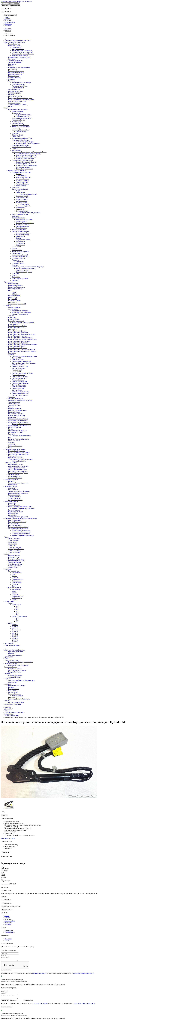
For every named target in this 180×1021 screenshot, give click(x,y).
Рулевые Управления (11, 660)
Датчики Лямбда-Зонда (19, 378)
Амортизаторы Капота (23, 233)
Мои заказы (8, 939)
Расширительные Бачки (15, 457)
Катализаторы (12, 484)
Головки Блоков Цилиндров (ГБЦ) (19, 57)
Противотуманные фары (16, 702)
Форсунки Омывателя (15, 446)
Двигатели (11, 59)
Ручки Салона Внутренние (20, 145)
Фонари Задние (13, 567)
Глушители (11, 481)
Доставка (7, 19)
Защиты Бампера (21, 175)
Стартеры (11, 442)
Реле (9, 437)
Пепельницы (16, 136)
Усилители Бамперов (22, 184)
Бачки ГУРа (12, 503)
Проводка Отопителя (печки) (21, 435)
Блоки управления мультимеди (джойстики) (22, 339)
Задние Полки (16, 121)
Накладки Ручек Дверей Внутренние (27, 143)
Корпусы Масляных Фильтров (21, 82)
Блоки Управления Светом (16, 346)
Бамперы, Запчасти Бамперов (21, 172)
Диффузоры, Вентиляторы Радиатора (20, 400)
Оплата (6, 17)
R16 (17, 609)
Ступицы (15, 584)
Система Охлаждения (15, 655)
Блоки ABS (12, 317)
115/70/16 (15, 625)
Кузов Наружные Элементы (17, 170)
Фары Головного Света (15, 564)
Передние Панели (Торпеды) (25, 158)
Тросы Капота (12, 544)
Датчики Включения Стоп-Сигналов (24, 363)
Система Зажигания (14, 694)
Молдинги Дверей (22, 199)
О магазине (8, 24)
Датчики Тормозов (18, 388)
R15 (17, 608)
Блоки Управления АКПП (16, 327)
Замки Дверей (20, 192)
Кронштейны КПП (14, 295)
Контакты (7, 25)
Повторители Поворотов (16, 559)
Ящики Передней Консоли (24, 169)
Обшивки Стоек (21, 131)
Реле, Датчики (12, 690)
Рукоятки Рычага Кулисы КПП (22, 138)
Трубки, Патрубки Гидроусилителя (23, 508)
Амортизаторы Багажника (24, 219)
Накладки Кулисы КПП (23, 164)
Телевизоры (16, 277)
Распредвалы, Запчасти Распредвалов (20, 98)
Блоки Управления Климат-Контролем (20, 337)
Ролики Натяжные (18, 87)
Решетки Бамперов (22, 182)
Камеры (10, 407)
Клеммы (11, 687)
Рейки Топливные (14, 495)
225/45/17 (15, 642)
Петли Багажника (21, 228)
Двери (18, 191)
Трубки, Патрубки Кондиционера (23, 535)
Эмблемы (15, 280)
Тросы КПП (12, 545)
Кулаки (14, 576)
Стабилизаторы (17, 582)
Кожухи (10, 66)
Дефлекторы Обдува (18, 120)
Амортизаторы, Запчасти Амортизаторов (21, 680)
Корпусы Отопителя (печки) (17, 522)
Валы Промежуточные (15, 285)
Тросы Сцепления (14, 552)
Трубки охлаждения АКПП (17, 304)
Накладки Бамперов (22, 180)
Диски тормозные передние (17, 670)
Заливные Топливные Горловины (19, 491)
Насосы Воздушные (14, 427)
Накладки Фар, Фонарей (20, 255)
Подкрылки (16, 260)
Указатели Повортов (14, 562)
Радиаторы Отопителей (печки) (18, 527)
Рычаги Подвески (17, 579)
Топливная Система (10, 486)
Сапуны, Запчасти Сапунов (17, 101)
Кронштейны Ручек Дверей (24, 142)
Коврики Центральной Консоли (26, 162)
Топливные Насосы (14, 496)
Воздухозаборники (18, 49)
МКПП (14, 294)
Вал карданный (13, 283)
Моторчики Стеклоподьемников (30, 212)
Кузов (6, 108)
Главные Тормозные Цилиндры (18, 466)
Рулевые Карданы (14, 510)
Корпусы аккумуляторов (20, 310)
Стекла (14, 275)
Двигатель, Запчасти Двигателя (14, 650)
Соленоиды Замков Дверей (28, 194)
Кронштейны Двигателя (16, 72)
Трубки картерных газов (20, 55)
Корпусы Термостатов (19, 461)
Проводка (11, 434)
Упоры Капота (20, 245)
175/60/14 (15, 631)
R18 (17, 613)
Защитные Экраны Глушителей (18, 483)
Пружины (15, 577)
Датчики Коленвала (18, 375)
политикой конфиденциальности (83, 973)
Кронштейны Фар (14, 555)
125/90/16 (15, 626)
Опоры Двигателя (14, 89)
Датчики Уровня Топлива (20, 393)
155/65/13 (15, 628)
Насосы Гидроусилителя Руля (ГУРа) (20, 506)
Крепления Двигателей (15, 651)
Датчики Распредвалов (19, 381)
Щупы (10, 106)
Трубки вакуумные (14, 103)
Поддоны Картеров (14, 93)
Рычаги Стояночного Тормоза (21, 147)
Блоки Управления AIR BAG (17, 326)
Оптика (6, 554)
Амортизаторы (16, 572)
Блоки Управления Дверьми (17, 331)
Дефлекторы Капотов (23, 234)
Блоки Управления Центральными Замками (22, 351)
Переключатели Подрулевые (17, 430)
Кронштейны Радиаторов (16, 451)
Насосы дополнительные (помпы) (19, 452)
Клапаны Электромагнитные (17, 410)
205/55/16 (15, 636)
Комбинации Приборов (15, 413)
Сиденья (14, 148)
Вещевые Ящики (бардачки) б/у (22, 118)
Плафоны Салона (13, 557)
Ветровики (15, 187)
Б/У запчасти (8, 930)
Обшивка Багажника (22, 226)
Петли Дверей (20, 207)
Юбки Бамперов (21, 185)
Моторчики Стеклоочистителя (18, 422)
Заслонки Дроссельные (15, 60)
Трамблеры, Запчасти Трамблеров (19, 699)
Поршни (11, 94)
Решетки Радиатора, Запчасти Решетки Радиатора (28, 267)
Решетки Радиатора (22, 270)
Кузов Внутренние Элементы (17, 109)
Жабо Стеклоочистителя (20, 214)
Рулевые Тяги (12, 515)
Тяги (13, 586)
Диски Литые (16, 604)
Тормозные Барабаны (15, 478)
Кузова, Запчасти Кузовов (20, 251)
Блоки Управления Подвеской (18, 343)
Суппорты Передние (15, 476)
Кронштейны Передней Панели (26, 155)
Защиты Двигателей (14, 62)
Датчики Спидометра (19, 385)
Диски (10, 603)
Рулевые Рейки (13, 513)
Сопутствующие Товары (12, 645)
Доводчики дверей (14, 402)
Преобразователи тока (15, 432)
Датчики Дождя (17, 370)
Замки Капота (20, 236)
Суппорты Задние (14, 474)
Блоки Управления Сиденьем (17, 348)
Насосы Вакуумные (18, 84)
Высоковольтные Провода (16, 685)
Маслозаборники (13, 76)
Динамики (11, 397)
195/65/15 (15, 635)
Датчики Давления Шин (20, 366)
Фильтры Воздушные (15, 675)
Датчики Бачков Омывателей (21, 361)
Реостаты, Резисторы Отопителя (18, 439)
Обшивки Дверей (17, 135)
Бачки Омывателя (17, 111)
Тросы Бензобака (13, 540)
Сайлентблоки (16, 581)
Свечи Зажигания (14, 441)
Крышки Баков (17, 250)
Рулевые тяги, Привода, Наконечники (20, 662)
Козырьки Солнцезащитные (21, 126)
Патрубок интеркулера (15, 91)
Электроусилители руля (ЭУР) (18, 517)
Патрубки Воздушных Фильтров (22, 52)
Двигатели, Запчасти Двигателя (14, 42)
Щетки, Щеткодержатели (20, 278)
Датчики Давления (18, 365)
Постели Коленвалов (15, 96)
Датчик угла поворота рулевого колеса (24, 356)
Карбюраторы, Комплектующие (18, 665)
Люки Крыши (16, 253)
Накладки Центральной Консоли (26, 165)
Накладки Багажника (22, 224)
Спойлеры (15, 273)
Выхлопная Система (11, 479)
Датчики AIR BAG (18, 359)
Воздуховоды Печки (14, 520)
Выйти (6, 940)
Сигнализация (12, 692)
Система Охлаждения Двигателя (14, 449)
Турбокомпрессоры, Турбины (17, 104)
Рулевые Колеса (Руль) (15, 511)
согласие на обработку (39, 973)
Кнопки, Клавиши (14, 412)
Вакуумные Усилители (15, 464)
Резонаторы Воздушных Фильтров (23, 54)
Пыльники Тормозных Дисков (18, 473)
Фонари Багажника (14, 566)
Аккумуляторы (13, 309)
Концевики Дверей (22, 196)
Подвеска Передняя (14, 587)
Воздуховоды (16, 47)
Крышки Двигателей (15, 74)
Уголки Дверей (24, 204)
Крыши (14, 248)
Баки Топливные (13, 490)
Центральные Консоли (23, 167)
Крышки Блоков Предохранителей (23, 322)
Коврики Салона (17, 123)
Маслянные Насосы (14, 77)
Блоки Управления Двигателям (18, 332)
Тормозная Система (10, 462)
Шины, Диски (9, 601)
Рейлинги (15, 265)
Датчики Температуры (19, 386)
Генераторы (12, 353)
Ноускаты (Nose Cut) (18, 258)
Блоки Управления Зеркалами (17, 336)
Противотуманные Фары (16, 560)
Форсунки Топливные (15, 500)
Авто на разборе (9, 22)
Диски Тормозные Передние (17, 469)
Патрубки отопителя (14, 525)
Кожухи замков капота (23, 240)
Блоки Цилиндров (14, 44)
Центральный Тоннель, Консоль (22, 160)
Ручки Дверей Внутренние (20, 140)
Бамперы (18, 174)
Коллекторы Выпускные (16, 71)
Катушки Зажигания (14, 408)
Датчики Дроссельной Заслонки (22, 373)
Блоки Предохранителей (16, 321)
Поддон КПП (12, 299)
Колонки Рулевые (14, 505)
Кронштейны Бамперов (23, 177)
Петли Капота (20, 241)
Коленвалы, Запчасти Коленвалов (19, 67)
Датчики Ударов (17, 390)
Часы (10, 447)
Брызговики (20, 261)
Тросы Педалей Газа (14, 547)
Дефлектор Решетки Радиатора (26, 268)
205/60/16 (15, 638)
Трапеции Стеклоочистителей (21, 424)
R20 (17, 615)
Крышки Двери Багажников (25, 223)
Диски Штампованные (19, 616)
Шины (10, 623)
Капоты (18, 238)
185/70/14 (15, 633)
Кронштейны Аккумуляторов (21, 312)
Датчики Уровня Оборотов (20, 392)
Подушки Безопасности (23, 115)
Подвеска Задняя (13, 571)
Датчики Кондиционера (19, 376)
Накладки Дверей (21, 202)
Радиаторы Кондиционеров (21, 533)
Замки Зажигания (14, 403)
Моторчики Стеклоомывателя (17, 420)
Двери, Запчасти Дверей (20, 189)
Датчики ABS (16, 358)
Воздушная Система (14, 45)
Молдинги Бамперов (22, 179)
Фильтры (7, 673)
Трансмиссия (8, 282)
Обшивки (15, 133)
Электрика (7, 305)
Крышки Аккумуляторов (20, 314)
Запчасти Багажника (18, 218)
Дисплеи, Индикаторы (15, 398)
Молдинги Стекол (21, 201)
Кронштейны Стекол (22, 197)
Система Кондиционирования (18, 528)
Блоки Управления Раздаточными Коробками (22, 344)
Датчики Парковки (18, 380)
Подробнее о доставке (8, 838)
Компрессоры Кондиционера (21, 532)
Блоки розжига (13, 324)
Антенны (11, 316)
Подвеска (7, 569)
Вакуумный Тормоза (14, 668)
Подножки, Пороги (18, 263)
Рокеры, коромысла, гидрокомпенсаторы (21, 99)
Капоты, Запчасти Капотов (20, 231)
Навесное (11, 81)
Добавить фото (28, 1000)
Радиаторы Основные (15, 456)
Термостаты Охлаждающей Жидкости (20, 459)
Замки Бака (15, 216)
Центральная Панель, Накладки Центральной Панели (29, 152)
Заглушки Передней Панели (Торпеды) (28, 153)
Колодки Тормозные (14, 672)
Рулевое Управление (11, 501)
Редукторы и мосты (14, 300)
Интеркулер (12, 64)
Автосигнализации (14, 307)
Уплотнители (16, 150)
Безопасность (16, 113)
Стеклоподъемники (22, 211)
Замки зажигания (17, 695)
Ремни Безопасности (22, 116)
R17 (17, 611)
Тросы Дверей (12, 542)
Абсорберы (11, 488)
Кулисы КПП (12, 297)
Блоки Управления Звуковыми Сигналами (21, 334)
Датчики (11, 354)
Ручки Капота (20, 243)
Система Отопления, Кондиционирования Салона (20, 518)
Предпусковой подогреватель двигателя (17, 40)
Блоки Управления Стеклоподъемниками (21, 349)
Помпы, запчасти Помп (19, 86)
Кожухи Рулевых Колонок (20, 125)
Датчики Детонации (18, 368)
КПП (10, 290)
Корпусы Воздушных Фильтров (22, 50)
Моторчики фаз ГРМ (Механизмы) (19, 425)
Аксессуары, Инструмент (12, 704)
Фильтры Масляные (14, 677)
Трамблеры (11, 444)
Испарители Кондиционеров (21, 530)
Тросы (6, 537)
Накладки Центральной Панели (26, 157)
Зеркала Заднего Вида (19, 229)
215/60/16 (15, 640)
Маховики (11, 79)
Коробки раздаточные (15, 289)
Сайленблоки (12, 682)
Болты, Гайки (8, 643)
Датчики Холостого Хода (20, 395)
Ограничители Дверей (23, 206)
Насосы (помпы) (13, 523)
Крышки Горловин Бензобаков (18, 493)
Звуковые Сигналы (14, 405)
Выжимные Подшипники (16, 287)
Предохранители (13, 689)
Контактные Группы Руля (16, 415)
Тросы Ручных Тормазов (16, 549)
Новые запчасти (9, 932)
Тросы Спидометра (14, 550)
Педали (10, 429)
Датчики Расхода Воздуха (20, 383)
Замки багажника (21, 221)
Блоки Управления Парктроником (19, 341)
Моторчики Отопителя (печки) (18, 419)
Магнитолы (12, 417)
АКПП (14, 292)
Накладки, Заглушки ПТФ (20, 256)
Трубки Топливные (14, 498)
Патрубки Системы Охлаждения (18, 454)
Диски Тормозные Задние (16, 468)
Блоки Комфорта (13, 319)
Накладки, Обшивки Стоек (20, 130)
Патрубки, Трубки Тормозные (17, 471)
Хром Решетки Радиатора (24, 272)
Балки (14, 574)
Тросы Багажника (14, 538)
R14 (17, 606)
